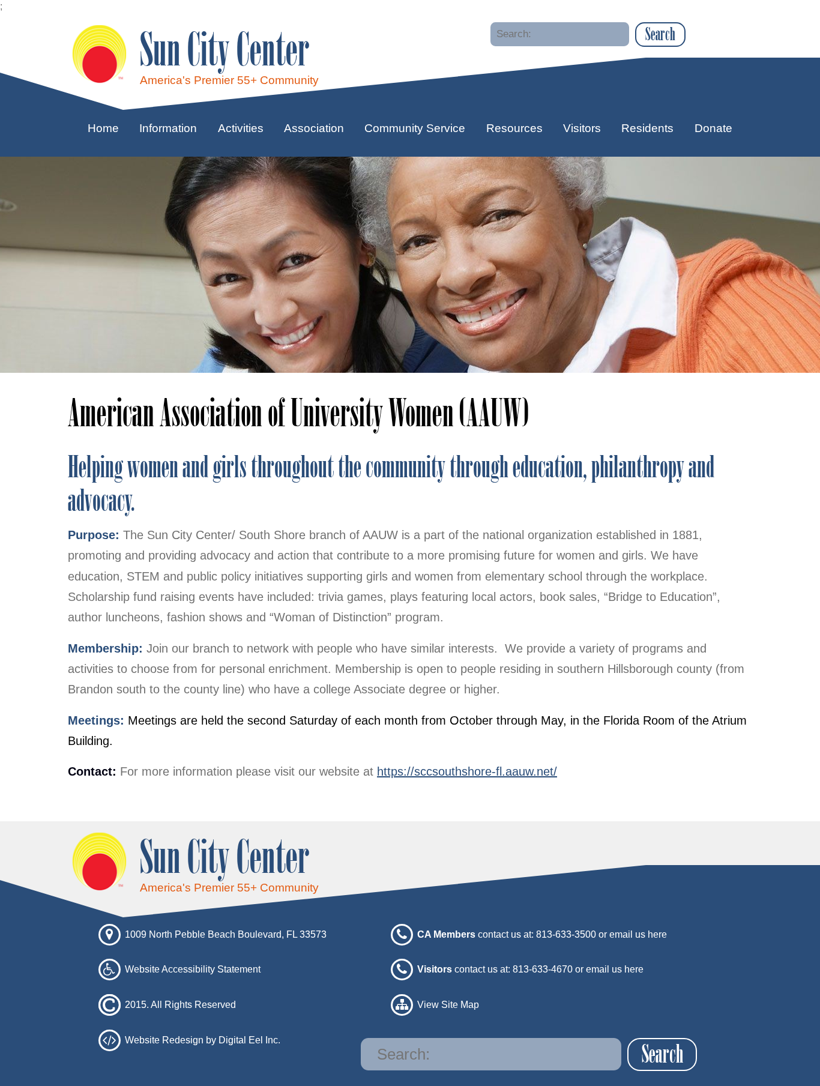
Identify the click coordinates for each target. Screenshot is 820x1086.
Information (168, 128)
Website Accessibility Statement (193, 969)
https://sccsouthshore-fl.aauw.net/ (467, 771)
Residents (647, 128)
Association (314, 128)
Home (103, 128)
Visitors (582, 128)
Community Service (414, 128)
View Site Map (448, 1005)
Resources (514, 128)
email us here (638, 934)
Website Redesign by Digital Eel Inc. (202, 1039)
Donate (713, 128)
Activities (241, 128)
